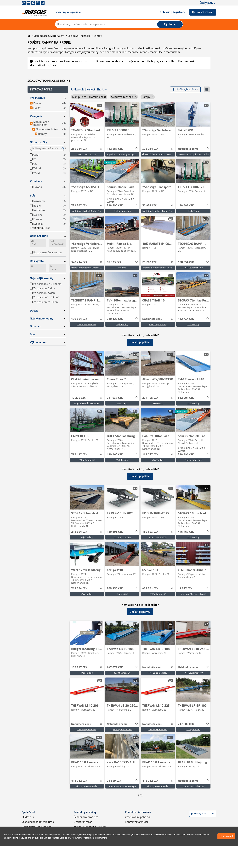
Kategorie (36, 116)
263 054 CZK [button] (79, 148)
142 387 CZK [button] (115, 148)
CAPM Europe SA (87, 459)
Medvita (122, 267)
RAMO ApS (122, 403)
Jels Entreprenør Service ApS (122, 786)
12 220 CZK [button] (78, 397)
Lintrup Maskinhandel (86, 786)
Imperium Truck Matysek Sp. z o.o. (123, 154)
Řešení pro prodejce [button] (86, 817)
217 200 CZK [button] (186, 724)
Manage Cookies (59, 838)
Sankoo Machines (122, 210)
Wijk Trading (122, 324)
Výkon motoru (38, 342)
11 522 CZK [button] (185, 588)
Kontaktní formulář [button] (136, 822)
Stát (32, 195)
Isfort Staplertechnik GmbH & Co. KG (88, 210)
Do (51, 266)
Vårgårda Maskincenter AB (86, 403)
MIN (32, 241)
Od (32, 266)
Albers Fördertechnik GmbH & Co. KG (160, 154)
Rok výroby (37, 261)
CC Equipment (193, 729)
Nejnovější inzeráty (41, 278)
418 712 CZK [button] (79, 780)
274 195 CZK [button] (150, 397)
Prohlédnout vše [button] (40, 228)
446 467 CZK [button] (186, 531)
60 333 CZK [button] (114, 262)
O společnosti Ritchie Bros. (38, 822)
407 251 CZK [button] (150, 588)
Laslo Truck (193, 210)
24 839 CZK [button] (114, 780)
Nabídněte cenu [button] (188, 148)
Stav (32, 334)
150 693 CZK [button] (115, 531)
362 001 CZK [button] (186, 397)
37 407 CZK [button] (149, 205)
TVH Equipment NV (193, 267)
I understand (226, 836)
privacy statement (86, 838)
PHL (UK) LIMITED (157, 324)
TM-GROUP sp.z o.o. (86, 154)
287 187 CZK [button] (79, 454)
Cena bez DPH (39, 236)
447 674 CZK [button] (115, 667)
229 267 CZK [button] (79, 205)
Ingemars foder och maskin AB (157, 267)
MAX (52, 241)
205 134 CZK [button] (115, 588)
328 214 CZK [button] (150, 148)
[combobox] (191, 813)
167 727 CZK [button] (150, 454)
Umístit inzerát (204, 12)
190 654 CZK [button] (186, 262)
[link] (87, 114)
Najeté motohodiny (41, 318)
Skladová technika (79, 36)
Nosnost (35, 326)
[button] (48, 89)
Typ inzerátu (37, 97)
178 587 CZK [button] (186, 205)
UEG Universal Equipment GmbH (193, 154)
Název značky (38, 142)
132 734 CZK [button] (186, 319)
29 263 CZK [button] (149, 262)
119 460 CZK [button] (115, 454)
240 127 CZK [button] (115, 319)
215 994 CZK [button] (79, 531)
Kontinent (36, 181)
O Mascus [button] (28, 817)
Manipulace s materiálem (49, 36)
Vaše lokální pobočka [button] (138, 817)
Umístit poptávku (140, 342)
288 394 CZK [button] (120, 202)
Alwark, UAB (122, 593)
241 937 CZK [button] (115, 397)
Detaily (34, 310)
